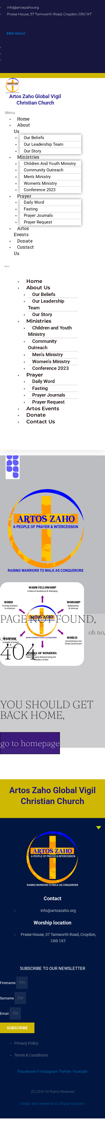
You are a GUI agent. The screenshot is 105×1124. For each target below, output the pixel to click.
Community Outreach (42, 344)
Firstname (8, 983)
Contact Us (24, 250)
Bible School (15, 33)
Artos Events (21, 231)
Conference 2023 (39, 189)
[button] (7, 113)
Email (5, 1013)
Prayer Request (38, 222)
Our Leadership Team (46, 304)
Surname (7, 998)
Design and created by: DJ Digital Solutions (52, 1104)
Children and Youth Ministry (50, 331)
